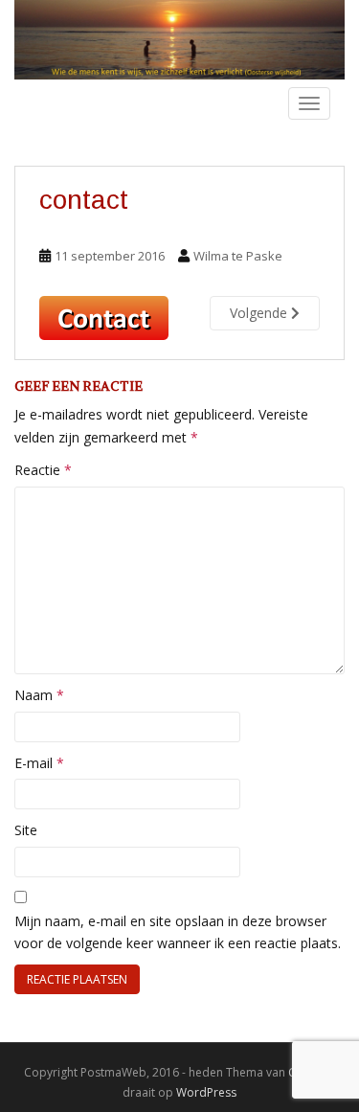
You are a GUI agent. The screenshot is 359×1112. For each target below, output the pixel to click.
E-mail (39, 763)
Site (25, 830)
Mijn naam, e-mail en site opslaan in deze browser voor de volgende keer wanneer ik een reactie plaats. (177, 932)
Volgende (260, 313)
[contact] (103, 316)
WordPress (206, 1092)
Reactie (43, 470)
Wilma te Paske (237, 255)
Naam (39, 695)
